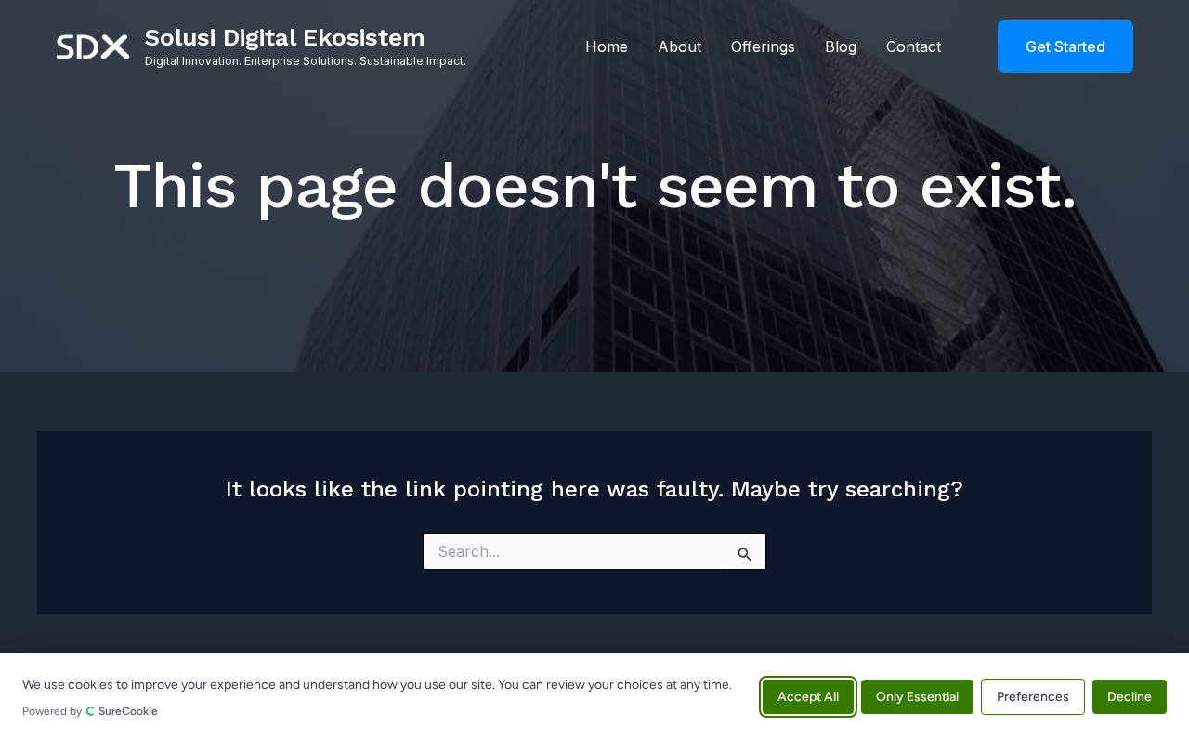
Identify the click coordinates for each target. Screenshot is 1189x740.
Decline (1129, 696)
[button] (1053, 46)
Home (606, 46)
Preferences (1033, 696)
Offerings (763, 46)
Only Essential (917, 696)
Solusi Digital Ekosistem (285, 37)
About (679, 46)
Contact (913, 46)
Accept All (808, 696)
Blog (840, 46)
